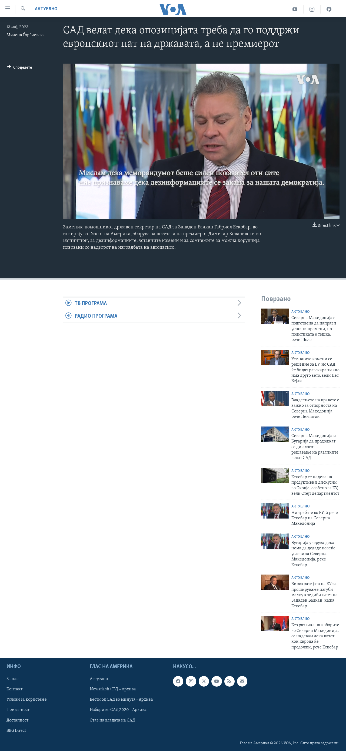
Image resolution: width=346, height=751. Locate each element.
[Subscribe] (242, 681)
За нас (12, 679)
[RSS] (229, 681)
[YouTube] (295, 9)
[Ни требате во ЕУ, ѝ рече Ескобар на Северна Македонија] (275, 511)
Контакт (14, 689)
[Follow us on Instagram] (191, 681)
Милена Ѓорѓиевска (25, 35)
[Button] (19, 69)
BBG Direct (16, 731)
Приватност (17, 710)
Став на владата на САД (112, 720)
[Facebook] (329, 9)
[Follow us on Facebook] (178, 681)
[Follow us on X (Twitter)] (204, 681)
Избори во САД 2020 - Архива (118, 710)
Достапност (17, 720)
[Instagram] (312, 9)
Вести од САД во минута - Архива (121, 700)
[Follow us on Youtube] (216, 681)
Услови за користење (26, 700)
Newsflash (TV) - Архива (113, 689)
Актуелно (46, 9)
